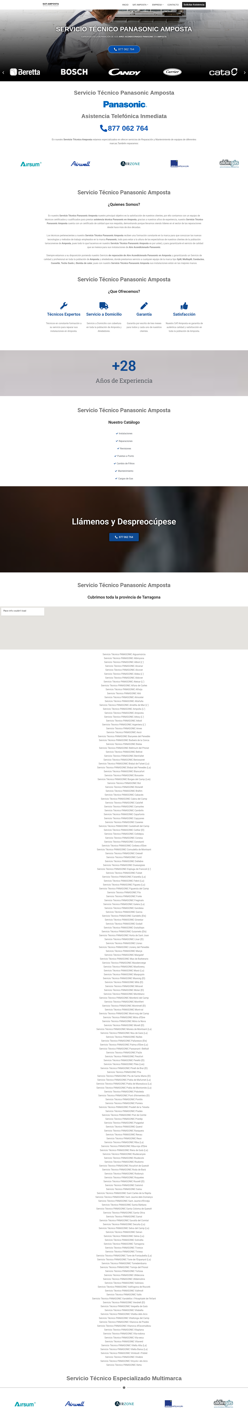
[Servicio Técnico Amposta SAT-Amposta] (50, 5)
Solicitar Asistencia (194, 4)
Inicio (125, 5)
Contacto (173, 5)
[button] (147, 4)
